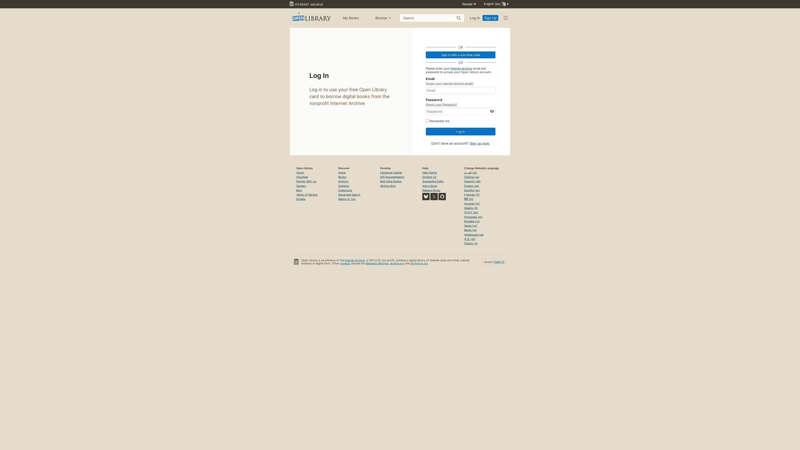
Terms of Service (307, 194)
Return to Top (347, 199)
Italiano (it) (471, 208)
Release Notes (431, 190)
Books (342, 177)
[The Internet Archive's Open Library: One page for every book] (311, 18)
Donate (469, 4)
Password (434, 100)
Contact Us (429, 177)
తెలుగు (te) (470, 230)
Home (342, 172)
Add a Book (429, 186)
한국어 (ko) (471, 212)
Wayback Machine (377, 263)
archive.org (397, 263)
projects (345, 263)
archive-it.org (419, 263)
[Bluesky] (426, 196)
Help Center (429, 172)
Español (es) (472, 190)
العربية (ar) (470, 172)
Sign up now (479, 143)
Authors (343, 181)
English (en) (471, 186)
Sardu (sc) (470, 225)
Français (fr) (472, 194)
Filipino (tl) (471, 243)
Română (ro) (472, 221)
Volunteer (302, 177)
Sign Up (490, 18)
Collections (345, 190)
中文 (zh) (470, 239)
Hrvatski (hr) (472, 203)
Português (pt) (473, 217)
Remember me (439, 121)
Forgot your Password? (441, 104)
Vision (300, 172)
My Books (351, 18)
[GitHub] (442, 196)
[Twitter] (434, 196)
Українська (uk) (474, 234)
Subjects (343, 186)
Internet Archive (461, 68)
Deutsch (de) (472, 181)
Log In (475, 18)
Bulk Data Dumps (391, 181)
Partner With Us (306, 181)
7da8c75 (499, 262)
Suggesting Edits (433, 181)
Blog (299, 190)
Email (430, 79)
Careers (301, 186)
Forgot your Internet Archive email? (449, 83)
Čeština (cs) (471, 177)
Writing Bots (388, 186)
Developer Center (391, 172)
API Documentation (392, 177)
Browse (381, 18)
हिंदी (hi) (468, 199)
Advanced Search (349, 194)
